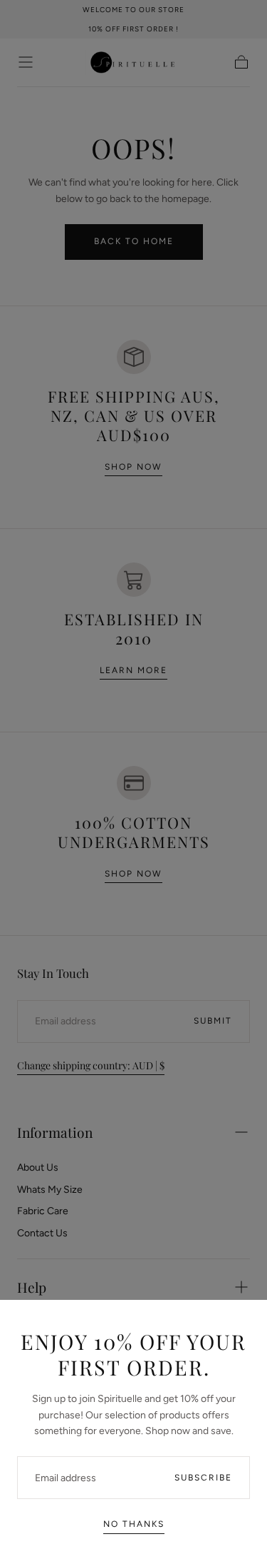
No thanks (133, 1524)
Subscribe (203, 1478)
